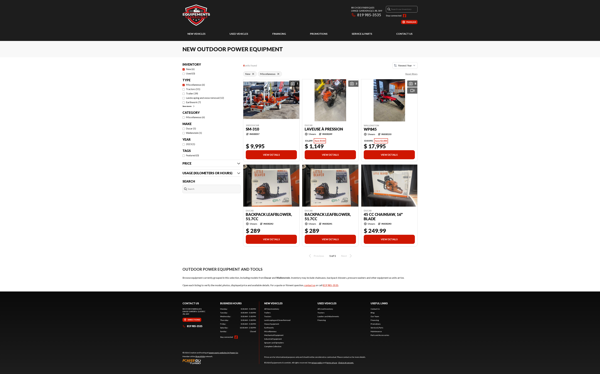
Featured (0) (192, 155)
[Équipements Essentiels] (196, 15)
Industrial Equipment (273, 339)
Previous (319, 255)
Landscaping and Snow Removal (277, 320)
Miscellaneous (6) (195, 84)
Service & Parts (362, 33)
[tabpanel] (238, 320)
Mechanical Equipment (273, 335)
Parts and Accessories (380, 335)
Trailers (267, 312)
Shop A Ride (200, 356)
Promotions (319, 33)
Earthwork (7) (193, 102)
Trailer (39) (192, 93)
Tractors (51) (193, 89)
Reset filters (411, 74)
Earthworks (269, 327)
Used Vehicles (239, 33)
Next (344, 255)
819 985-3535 (369, 15)
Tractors (267, 316)
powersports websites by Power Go (223, 352)
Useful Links (379, 303)
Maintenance (376, 331)
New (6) (190, 69)
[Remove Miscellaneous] (278, 74)
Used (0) (190, 73)
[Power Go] (210, 361)
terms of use (331, 362)
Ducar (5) (191, 128)
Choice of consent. (346, 362)
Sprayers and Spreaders (274, 342)
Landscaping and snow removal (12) (205, 97)
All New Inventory (271, 309)
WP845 (370, 129)
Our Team (375, 316)
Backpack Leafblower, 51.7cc (269, 216)
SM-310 (252, 129)
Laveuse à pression (324, 129)
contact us (309, 285)
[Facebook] (404, 16)
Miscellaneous (270, 331)
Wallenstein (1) (194, 132)
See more (187, 106)
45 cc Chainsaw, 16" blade (383, 216)
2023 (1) (190, 144)
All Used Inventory (325, 309)
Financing (279, 33)
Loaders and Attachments (328, 316)
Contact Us (404, 33)
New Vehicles (196, 33)
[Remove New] (253, 74)
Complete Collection (272, 346)
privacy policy (317, 362)
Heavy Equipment (271, 324)
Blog (372, 312)
